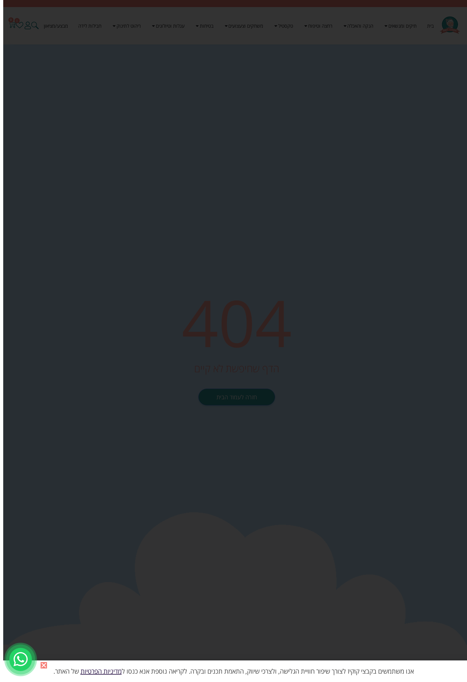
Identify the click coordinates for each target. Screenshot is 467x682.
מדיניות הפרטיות (101, 671)
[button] (44, 665)
